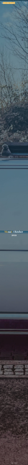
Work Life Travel (8, 3)
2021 (15, 463)
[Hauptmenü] (25, 3)
